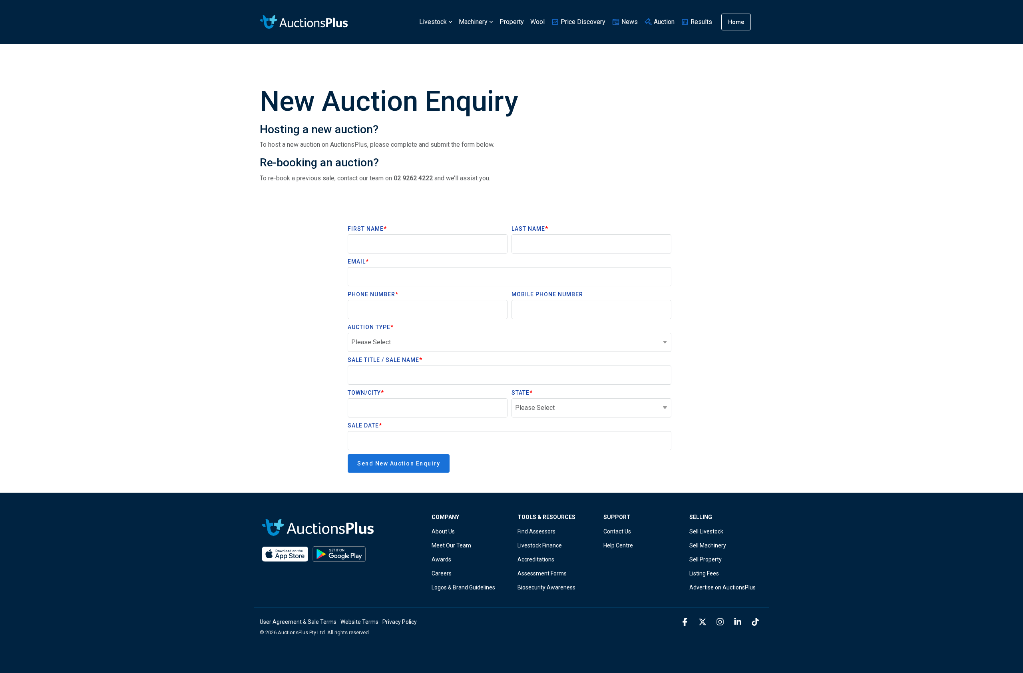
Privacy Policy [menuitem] (399, 622)
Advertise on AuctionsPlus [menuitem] (722, 587)
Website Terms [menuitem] (359, 622)
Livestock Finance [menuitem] (539, 545)
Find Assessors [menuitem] (536, 531)
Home (736, 22)
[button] (686, 622)
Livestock (433, 22)
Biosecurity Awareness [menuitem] (546, 587)
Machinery (473, 22)
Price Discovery (582, 22)
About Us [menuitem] (443, 531)
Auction (663, 22)
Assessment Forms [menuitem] (542, 573)
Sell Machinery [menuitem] (707, 545)
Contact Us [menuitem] (617, 531)
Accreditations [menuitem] (535, 559)
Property (512, 22)
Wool (537, 22)
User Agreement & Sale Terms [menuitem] (298, 622)
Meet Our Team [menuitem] (451, 545)
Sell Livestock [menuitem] (706, 531)
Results (700, 22)
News (629, 22)
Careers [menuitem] (442, 573)
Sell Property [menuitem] (705, 559)
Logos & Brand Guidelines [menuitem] (463, 587)
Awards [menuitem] (441, 559)
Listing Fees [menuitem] (704, 573)
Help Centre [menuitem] (618, 545)
